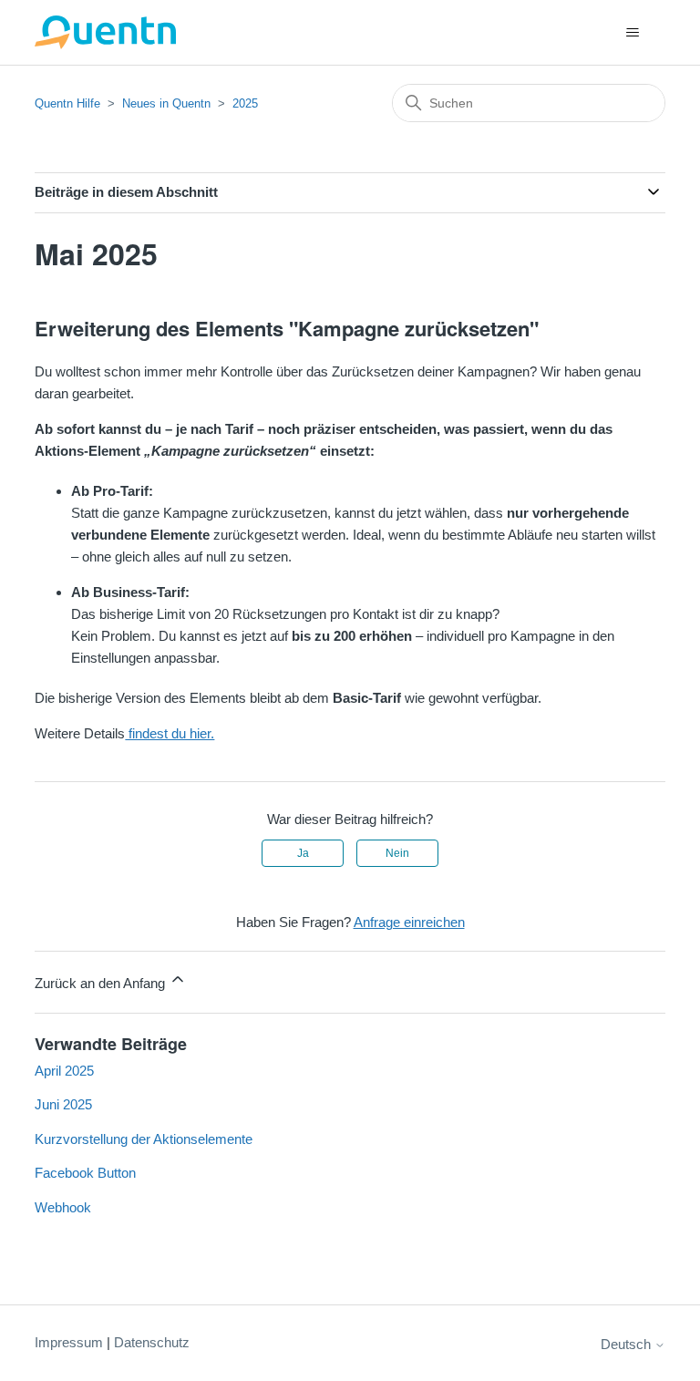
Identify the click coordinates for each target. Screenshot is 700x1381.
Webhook (63, 1207)
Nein (397, 853)
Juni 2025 (63, 1104)
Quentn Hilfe (67, 103)
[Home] (105, 32)
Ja (303, 853)
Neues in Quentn (166, 103)
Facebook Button (85, 1172)
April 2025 (64, 1070)
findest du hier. (169, 733)
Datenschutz (152, 1342)
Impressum (69, 1342)
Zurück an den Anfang (102, 983)
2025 (245, 103)
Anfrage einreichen (409, 922)
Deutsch (627, 1344)
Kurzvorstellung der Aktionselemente (143, 1139)
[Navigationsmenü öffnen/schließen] (633, 32)
